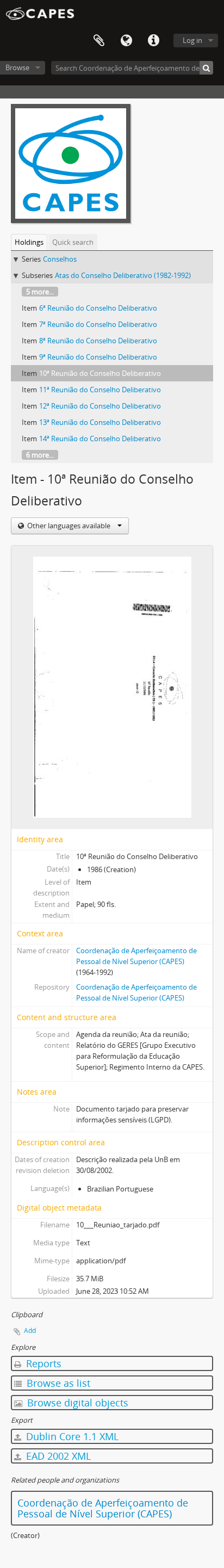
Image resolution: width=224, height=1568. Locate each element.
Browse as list (57, 1383)
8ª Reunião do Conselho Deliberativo (98, 340)
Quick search (73, 242)
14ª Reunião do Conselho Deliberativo (100, 438)
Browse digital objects (76, 1402)
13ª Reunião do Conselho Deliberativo (100, 422)
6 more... (40, 455)
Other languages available (69, 525)
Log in (192, 40)
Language (126, 40)
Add (30, 1330)
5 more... (40, 292)
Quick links (153, 40)
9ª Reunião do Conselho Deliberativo (98, 357)
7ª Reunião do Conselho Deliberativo (98, 324)
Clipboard (99, 40)
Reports (42, 1363)
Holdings (29, 242)
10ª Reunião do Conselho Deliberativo (100, 373)
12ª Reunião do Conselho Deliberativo (100, 406)
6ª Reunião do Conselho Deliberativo (98, 308)
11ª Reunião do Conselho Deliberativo (100, 389)
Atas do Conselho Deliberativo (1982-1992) (123, 275)
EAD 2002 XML (57, 1455)
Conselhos (60, 259)
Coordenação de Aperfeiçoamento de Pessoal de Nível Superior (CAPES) (102, 1508)
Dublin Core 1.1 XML (71, 1436)
